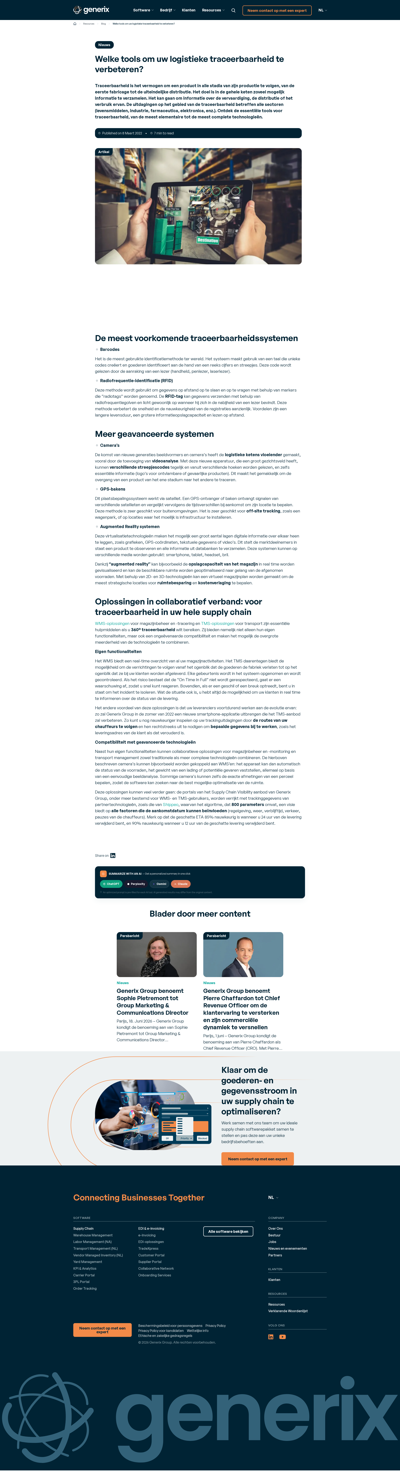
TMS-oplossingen (217, 623)
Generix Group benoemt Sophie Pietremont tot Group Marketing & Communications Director (152, 1001)
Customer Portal (151, 1255)
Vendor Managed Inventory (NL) (98, 1255)
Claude (183, 884)
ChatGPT (113, 884)
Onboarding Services (154, 1275)
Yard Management (87, 1262)
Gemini (161, 884)
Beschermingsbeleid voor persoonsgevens (170, 1325)
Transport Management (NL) (95, 1248)
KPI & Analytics (84, 1268)
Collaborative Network (156, 1268)
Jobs (272, 1242)
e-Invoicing (147, 1235)
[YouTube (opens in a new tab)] (282, 1336)
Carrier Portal (84, 1275)
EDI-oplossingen (151, 1242)
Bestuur (274, 1235)
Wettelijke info (197, 1330)
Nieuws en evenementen (287, 1248)
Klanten (188, 10)
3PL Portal (81, 1282)
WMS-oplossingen (112, 623)
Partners (275, 1255)
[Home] (74, 23)
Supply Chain (83, 1228)
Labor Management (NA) (92, 1242)
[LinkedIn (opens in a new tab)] (112, 855)
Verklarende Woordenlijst (288, 1311)
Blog (103, 23)
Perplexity (138, 884)
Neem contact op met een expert (277, 10)
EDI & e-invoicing (151, 1228)
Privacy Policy (215, 1325)
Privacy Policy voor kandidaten (161, 1330)
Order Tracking (85, 1288)
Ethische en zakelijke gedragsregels (165, 1335)
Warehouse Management (93, 1235)
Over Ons (275, 1228)
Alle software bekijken (228, 1231)
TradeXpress (148, 1248)
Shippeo (170, 804)
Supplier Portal (150, 1262)
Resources (88, 23)
